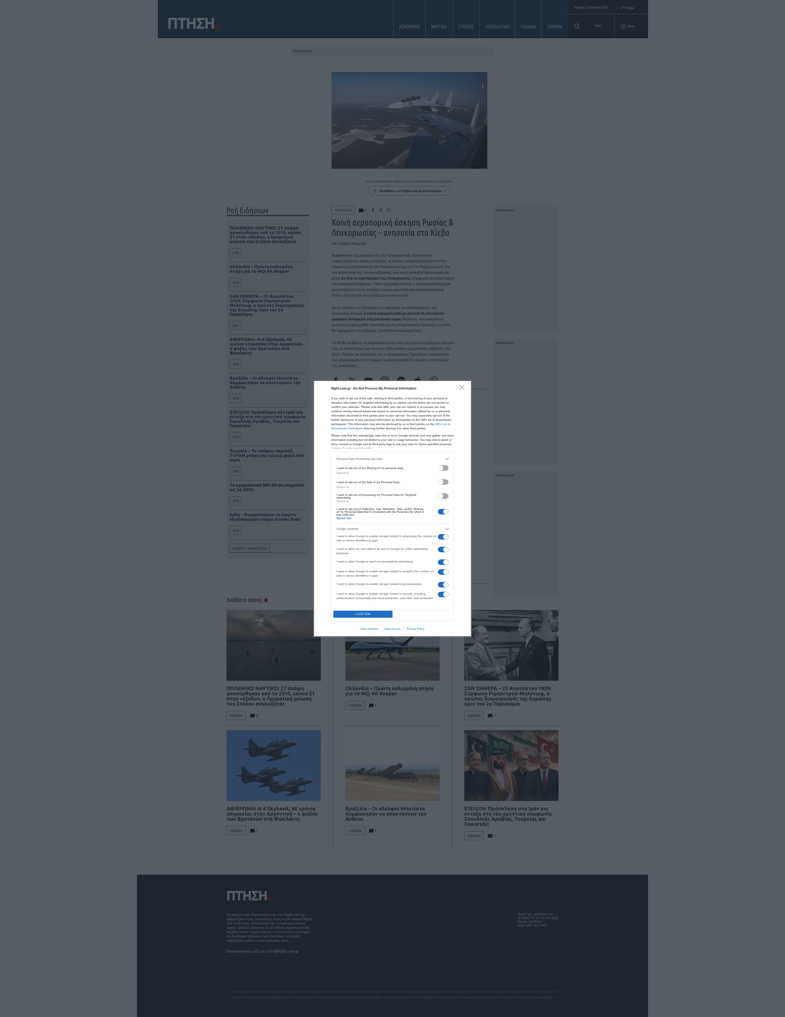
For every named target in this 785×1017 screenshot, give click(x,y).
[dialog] (392, 508)
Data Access (392, 628)
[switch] (443, 468)
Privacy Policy (416, 628)
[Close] (463, 389)
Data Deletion (369, 628)
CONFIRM (363, 614)
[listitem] (392, 459)
